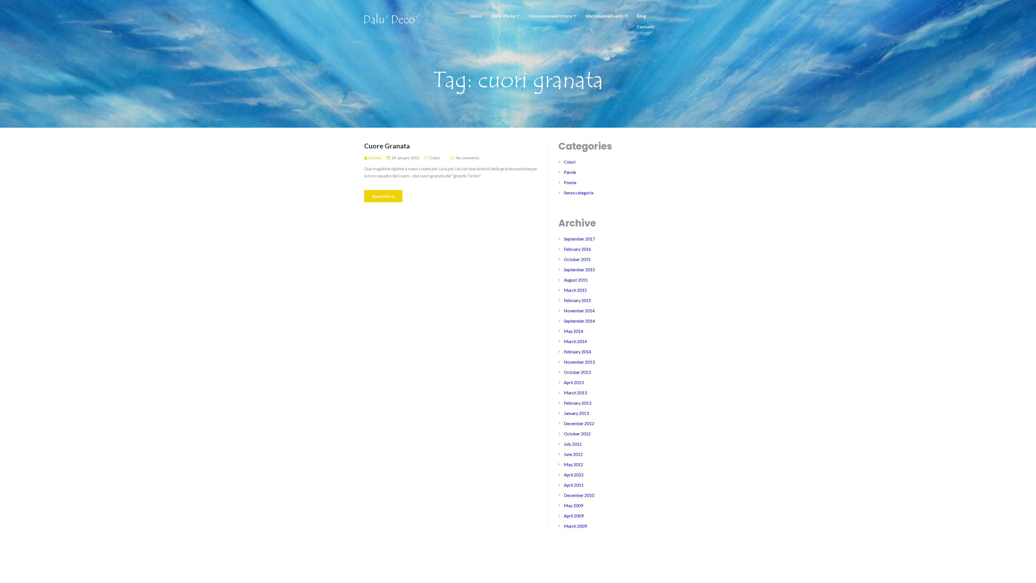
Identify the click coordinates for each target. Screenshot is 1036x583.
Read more (383, 196)
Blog (641, 15)
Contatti (645, 26)
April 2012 (574, 474)
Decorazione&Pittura (550, 15)
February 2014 (577, 351)
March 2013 (575, 392)
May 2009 (573, 505)
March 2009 (575, 525)
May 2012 (573, 464)
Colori (435, 157)
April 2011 (574, 484)
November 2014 (579, 310)
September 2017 (579, 238)
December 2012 (579, 423)
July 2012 (573, 443)
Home (475, 15)
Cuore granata (387, 146)
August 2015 (576, 279)
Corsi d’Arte (503, 15)
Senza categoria (578, 192)
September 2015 (579, 269)
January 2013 (576, 413)
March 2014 (575, 341)
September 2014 (579, 320)
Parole (570, 172)
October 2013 (577, 372)
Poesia (570, 182)
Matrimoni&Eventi (604, 15)
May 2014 (573, 331)
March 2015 (575, 290)
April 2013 (574, 382)
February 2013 (577, 402)
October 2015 (577, 259)
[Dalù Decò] (391, 18)
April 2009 (574, 515)
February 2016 (577, 249)
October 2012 (577, 433)
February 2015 (577, 300)
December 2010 (579, 495)
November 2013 (579, 361)
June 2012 (573, 454)
